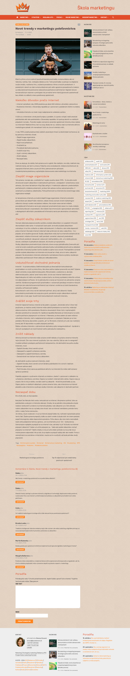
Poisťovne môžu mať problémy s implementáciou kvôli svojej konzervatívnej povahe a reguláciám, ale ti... (98, 272)
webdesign (90, 231)
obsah (88, 201)
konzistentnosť (91, 191)
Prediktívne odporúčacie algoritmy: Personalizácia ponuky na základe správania (103, 64)
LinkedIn (29, 647)
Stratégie (35, 17)
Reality (25, 663)
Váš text (19, 584)
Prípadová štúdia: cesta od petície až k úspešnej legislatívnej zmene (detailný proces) (103, 53)
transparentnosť (91, 225)
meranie (89, 198)
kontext (100, 185)
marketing (72, 443)
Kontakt (104, 17)
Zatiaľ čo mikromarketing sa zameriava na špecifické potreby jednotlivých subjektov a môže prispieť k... (97, 658)
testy (100, 221)
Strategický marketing (29, 653)
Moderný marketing (89, 17)
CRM (88, 168)
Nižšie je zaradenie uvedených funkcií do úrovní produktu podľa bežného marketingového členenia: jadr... (98, 247)
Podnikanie (19, 665)
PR (79, 443)
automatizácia (91, 165)
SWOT (44, 665)
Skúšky (23, 670)
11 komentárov (103, 107)
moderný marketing (103, 198)
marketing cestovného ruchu (95, 195)
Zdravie (39, 665)
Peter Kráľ (66, 647)
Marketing (24, 17)
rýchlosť (89, 215)
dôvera (105, 168)
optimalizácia (90, 205)
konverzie (100, 188)
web (104, 228)
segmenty (100, 215)
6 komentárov (102, 117)
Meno (17, 612)
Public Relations (22, 24)
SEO (26, 660)
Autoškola (19, 663)
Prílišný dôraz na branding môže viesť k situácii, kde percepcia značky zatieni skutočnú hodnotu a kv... (98, 281)
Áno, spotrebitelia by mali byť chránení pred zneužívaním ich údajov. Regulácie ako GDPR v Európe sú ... (97, 640)
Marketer (20, 32)
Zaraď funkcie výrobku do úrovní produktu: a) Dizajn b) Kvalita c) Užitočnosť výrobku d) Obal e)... (98, 263)
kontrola (89, 188)
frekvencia (98, 171)
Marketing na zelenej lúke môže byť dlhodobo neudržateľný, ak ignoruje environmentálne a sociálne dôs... (99, 290)
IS (65, 443)
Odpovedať (20, 482)
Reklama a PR (48, 17)
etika (88, 171)
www (88, 235)
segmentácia (90, 218)
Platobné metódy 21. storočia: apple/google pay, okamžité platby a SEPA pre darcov (103, 85)
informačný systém (28, 443)
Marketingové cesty (99, 123)
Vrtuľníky (40, 660)
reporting (89, 211)
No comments (74, 647)
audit (99, 161)
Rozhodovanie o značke (100, 133)
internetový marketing (54, 443)
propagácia (21, 445)
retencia (100, 211)
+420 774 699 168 (32, 645)
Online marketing (72, 17)
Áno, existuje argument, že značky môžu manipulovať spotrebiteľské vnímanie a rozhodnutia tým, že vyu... (98, 649)
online (97, 201)
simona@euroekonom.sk (34, 640)
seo (101, 218)
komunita (89, 185)
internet (41, 443)
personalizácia (105, 205)
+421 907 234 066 (33, 643)
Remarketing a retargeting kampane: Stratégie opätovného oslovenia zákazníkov (103, 43)
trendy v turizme (91, 228)
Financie (25, 665)
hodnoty (89, 175)
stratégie (89, 221)
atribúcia (89, 161)
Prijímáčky (39, 663)
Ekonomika (32, 665)
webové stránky (103, 231)
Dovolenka (35, 670)
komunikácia (97, 181)
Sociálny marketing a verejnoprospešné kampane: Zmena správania (101, 75)
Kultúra (18, 670)
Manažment (31, 663)
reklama (30, 445)
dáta (96, 168)
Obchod (28, 670)
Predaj (59, 17)
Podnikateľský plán (21, 667)
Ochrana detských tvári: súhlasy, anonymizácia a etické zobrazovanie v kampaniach (103, 32)
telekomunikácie (41, 445)
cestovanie (105, 165)
